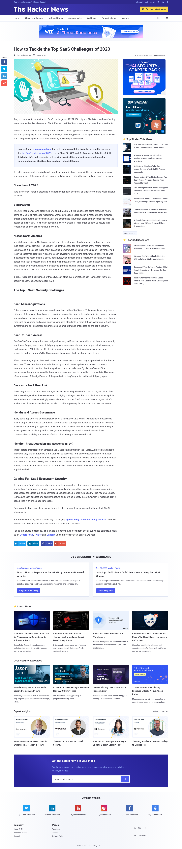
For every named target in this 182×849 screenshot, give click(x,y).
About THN (18, 829)
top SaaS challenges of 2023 (36, 153)
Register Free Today (28, 590)
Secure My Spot (105, 590)
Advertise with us (20, 832)
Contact (17, 836)
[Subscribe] (125, 779)
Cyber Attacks (74, 18)
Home (16, 18)
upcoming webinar (42, 149)
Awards (125, 18)
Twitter (38, 534)
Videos (156, 711)
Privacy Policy (57, 836)
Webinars (91, 18)
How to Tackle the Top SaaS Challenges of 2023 (62, 49)
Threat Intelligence (34, 18)
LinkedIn (50, 534)
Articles (165, 711)
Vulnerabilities (56, 18)
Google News (26, 534)
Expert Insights (109, 18)
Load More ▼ (130, 233)
